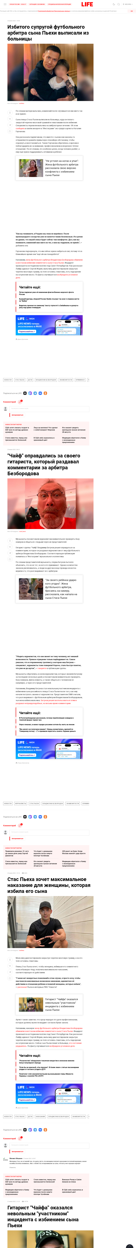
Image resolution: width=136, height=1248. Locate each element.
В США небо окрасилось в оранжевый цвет (44, 439)
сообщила (20, 128)
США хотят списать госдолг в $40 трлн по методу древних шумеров (17, 429)
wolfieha (21, 103)
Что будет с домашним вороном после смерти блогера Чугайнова (43, 853)
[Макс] (30, 393)
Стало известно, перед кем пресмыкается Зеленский (16, 439)
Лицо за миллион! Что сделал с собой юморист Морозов (45, 428)
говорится (42, 668)
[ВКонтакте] (40, 393)
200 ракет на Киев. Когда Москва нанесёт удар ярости (73, 852)
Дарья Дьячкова (23, 339)
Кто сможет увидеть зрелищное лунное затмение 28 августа (73, 429)
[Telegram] (35, 393)
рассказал (22, 987)
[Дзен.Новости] (25, 393)
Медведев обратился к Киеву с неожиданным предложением (74, 440)
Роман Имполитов (23, 763)
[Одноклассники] (45, 393)
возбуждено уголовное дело (62, 1091)
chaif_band (22, 531)
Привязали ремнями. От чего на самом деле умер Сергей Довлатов (17, 853)
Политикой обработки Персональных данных (54, 11)
